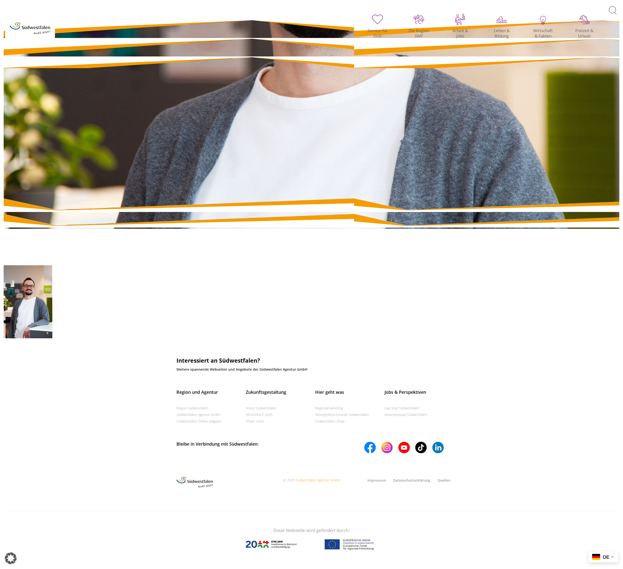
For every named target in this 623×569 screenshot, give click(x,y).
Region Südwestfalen (192, 408)
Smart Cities (255, 421)
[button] (10, 558)
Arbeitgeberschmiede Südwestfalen (342, 414)
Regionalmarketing (329, 408)
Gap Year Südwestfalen (402, 408)
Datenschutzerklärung (411, 480)
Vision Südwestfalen (261, 408)
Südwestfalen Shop (329, 421)
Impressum (376, 480)
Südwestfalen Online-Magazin (198, 421)
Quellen (444, 480)
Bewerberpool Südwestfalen (406, 414)
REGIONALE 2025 (259, 414)
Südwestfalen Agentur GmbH (198, 414)
